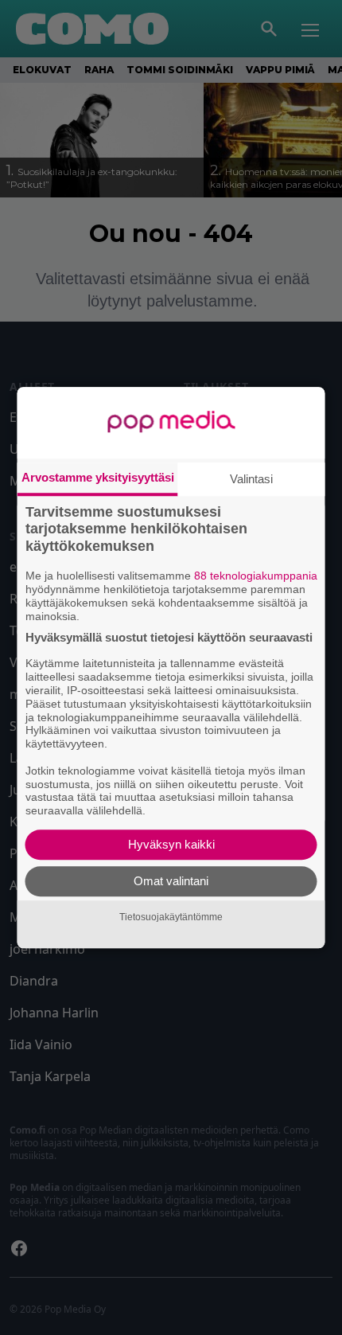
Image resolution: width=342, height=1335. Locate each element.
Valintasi (251, 479)
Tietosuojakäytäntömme (171, 917)
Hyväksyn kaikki (171, 844)
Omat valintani (171, 881)
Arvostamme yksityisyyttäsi (97, 477)
